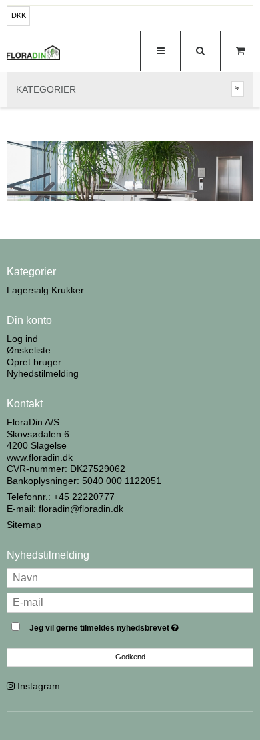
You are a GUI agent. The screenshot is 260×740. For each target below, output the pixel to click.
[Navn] (130, 576)
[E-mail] (130, 601)
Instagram (38, 686)
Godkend (130, 657)
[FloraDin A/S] (33, 52)
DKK (18, 15)
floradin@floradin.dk (81, 508)
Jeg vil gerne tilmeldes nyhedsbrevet (120, 625)
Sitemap (24, 524)
